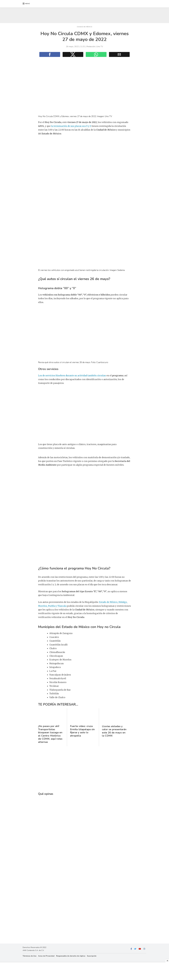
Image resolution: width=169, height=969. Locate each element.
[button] (26, 4)
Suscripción (91, 956)
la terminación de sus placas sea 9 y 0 (71, 126)
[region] (84, 14)
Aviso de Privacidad (46, 956)
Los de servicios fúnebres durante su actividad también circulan (72, 375)
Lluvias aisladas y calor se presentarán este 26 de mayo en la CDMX (114, 730)
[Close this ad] (167, 960)
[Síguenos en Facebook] (131, 949)
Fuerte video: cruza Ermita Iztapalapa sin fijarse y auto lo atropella (82, 730)
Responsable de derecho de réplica (70, 956)
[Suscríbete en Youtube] (139, 949)
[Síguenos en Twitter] (135, 949)
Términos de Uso (29, 956)
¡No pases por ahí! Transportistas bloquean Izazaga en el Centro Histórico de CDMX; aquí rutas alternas (50, 734)
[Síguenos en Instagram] (144, 949)
